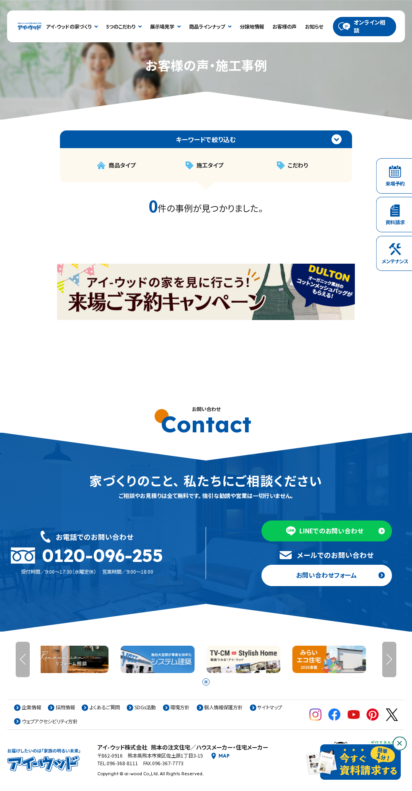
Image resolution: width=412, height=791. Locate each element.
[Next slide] (389, 659)
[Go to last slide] (23, 659)
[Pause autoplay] (206, 682)
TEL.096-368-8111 (117, 763)
